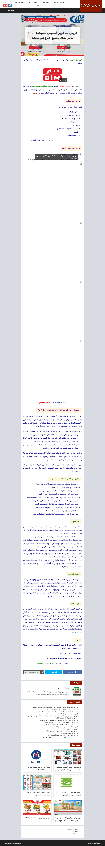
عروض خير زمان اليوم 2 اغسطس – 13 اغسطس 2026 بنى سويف (58, 720)
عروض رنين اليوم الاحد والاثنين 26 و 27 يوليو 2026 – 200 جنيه (60, 737)
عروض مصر (11, 10)
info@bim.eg (52, 658)
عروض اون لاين (63, 688)
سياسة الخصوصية (72, 829)
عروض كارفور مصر (59, 2)
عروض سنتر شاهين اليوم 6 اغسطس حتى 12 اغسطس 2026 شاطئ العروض (55, 707)
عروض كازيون (45, 2)
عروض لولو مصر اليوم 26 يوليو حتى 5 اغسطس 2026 (62, 731)
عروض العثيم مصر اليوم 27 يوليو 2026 (66, 726)
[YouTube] (5, 5)
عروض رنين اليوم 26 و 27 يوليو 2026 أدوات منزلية (63, 735)
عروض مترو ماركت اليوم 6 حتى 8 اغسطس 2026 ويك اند (61, 709)
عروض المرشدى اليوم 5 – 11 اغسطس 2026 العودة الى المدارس (58, 713)
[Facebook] (10, 5)
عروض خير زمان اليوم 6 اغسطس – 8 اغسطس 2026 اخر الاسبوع (58, 711)
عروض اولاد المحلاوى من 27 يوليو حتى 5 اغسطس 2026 (61, 722)
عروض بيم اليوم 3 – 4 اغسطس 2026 (67, 718)
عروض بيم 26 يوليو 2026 (70, 729)
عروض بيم (36, 93)
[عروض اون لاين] (91, 6)
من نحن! (75, 833)
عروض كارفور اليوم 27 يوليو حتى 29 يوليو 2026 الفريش (61, 724)
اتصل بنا (75, 831)
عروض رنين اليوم (19, 2)
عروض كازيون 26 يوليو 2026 (69, 733)
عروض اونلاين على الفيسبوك (46, 663)
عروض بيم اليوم (33, 2)
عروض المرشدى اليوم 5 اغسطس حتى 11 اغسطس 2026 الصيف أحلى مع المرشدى (53, 716)
